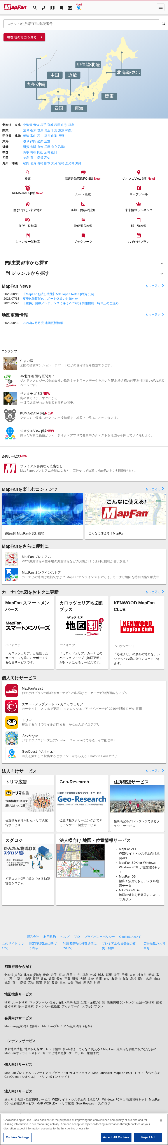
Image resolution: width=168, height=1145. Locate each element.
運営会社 (33, 936)
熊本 (47, 163)
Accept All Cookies (116, 1137)
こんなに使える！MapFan (97, 1049)
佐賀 (33, 163)
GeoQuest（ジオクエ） (20, 1076)
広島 (47, 152)
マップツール (38, 1002)
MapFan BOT (123, 1072)
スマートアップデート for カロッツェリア (62, 1072)
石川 (40, 136)
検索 (7, 1002)
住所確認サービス (22, 1103)
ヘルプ (64, 936)
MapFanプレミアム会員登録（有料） (68, 1026)
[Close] (161, 1120)
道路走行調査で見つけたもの (136, 1049)
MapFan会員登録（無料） (22, 1026)
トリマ (139, 1072)
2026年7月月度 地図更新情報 (43, 323)
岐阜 (26, 141)
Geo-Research (86, 1103)
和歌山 (62, 147)
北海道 (27, 125)
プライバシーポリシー (99, 936)
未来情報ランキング (120, 1002)
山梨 (54, 136)
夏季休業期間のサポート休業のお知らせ (50, 298)
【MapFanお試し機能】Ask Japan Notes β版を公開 (58, 294)
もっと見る (154, 286)
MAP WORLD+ (47, 1103)
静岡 (33, 141)
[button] (84, 262)
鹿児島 (69, 163)
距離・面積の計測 (92, 1002)
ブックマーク (71, 1006)
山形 (64, 125)
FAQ (77, 936)
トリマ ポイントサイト (54, 1076)
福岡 (26, 163)
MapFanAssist (102, 1072)
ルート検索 (20, 1002)
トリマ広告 (66, 1103)
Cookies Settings (17, 1137)
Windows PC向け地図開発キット (124, 1099)
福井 (47, 136)
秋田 (57, 125)
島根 (33, 152)
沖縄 (78, 163)
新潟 (26, 136)
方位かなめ (153, 1072)
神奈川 (69, 130)
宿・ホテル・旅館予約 (83, 1053)
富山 (33, 136)
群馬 (40, 130)
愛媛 (40, 157)
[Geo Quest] (78, 7)
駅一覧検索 (26, 1006)
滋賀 (26, 147)
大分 (54, 163)
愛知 (40, 141)
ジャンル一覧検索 (47, 1006)
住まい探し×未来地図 (64, 1002)
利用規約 (50, 936)
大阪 (33, 147)
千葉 (54, 130)
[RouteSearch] (43, 7)
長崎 (40, 163)
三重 (47, 141)
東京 (61, 130)
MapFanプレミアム (17, 1072)
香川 (33, 157)
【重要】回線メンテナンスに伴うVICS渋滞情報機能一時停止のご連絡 (71, 303)
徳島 (26, 157)
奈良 (54, 147)
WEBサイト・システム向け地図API (76, 1099)
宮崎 (61, 163)
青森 (36, 125)
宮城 (50, 125)
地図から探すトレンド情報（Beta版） (50, 1049)
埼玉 (47, 130)
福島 (71, 125)
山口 (54, 152)
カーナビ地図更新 (54, 1053)
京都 (40, 147)
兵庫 (47, 147)
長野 (61, 136)
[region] (84, 1129)
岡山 (40, 152)
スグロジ (104, 1103)
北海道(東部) (13, 975)
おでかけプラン (92, 1006)
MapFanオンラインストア (22, 1053)
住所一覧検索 (145, 1002)
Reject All (147, 1137)
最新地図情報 (13, 1049)
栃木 (33, 130)
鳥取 (26, 152)
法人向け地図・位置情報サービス (27, 1099)
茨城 (26, 130)
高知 (47, 157)
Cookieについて (130, 936)
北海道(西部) (32, 975)
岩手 (43, 125)
